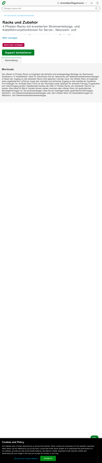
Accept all (48, 458)
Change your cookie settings (26, 458)
